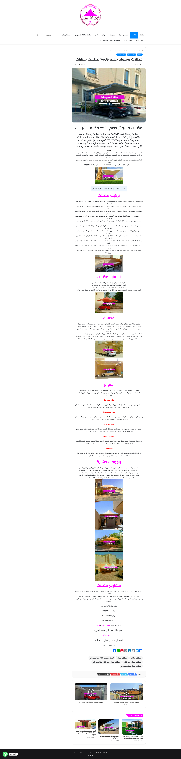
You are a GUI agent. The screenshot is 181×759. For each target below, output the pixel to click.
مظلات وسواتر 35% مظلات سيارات (101, 658)
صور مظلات (104, 41)
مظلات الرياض (67, 35)
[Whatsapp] (5, 754)
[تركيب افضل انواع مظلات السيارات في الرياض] (108, 726)
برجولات (112, 35)
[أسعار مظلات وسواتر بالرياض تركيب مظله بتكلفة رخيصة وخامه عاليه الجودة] (85, 724)
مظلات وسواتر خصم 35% (132, 662)
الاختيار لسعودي (78, 752)
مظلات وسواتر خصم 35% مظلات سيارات (106, 662)
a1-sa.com (109, 635)
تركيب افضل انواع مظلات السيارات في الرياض (109, 737)
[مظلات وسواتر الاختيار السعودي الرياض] (90, 15)
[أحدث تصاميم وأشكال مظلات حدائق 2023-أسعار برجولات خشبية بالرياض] (132, 727)
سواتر (104, 35)
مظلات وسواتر (121, 658)
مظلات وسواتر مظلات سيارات (130, 666)
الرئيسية (139, 50)
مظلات (142, 35)
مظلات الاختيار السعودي (83, 35)
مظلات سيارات (135, 658)
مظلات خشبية (139, 41)
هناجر (97, 35)
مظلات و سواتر (124, 35)
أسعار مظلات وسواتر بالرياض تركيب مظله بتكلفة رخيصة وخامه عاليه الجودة (86, 733)
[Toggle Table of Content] (123, 188)
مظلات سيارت (127, 41)
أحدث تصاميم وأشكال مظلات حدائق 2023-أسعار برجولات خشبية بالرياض (133, 737)
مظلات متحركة (115, 41)
